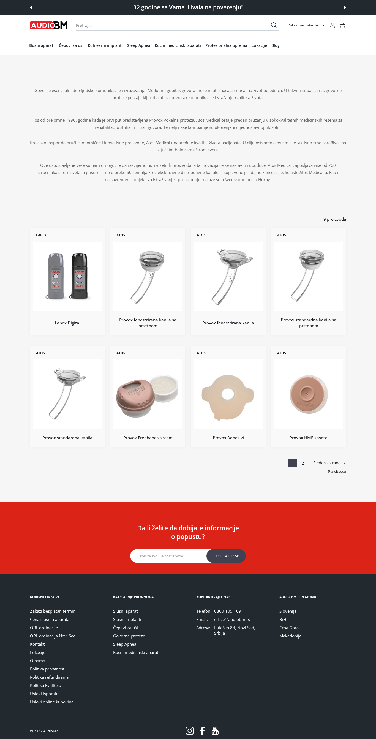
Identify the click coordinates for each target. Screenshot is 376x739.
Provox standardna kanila (67, 438)
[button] (31, 7)
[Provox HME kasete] (308, 394)
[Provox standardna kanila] (67, 394)
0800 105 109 (227, 611)
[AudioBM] (48, 25)
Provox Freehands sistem (148, 438)
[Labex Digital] (67, 276)
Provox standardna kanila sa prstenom (308, 322)
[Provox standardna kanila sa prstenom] (308, 276)
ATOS (120, 235)
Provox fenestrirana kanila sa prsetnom (147, 322)
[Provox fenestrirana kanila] (228, 276)
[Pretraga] (273, 25)
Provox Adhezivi (228, 438)
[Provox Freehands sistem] (147, 394)
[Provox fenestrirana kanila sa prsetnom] (147, 276)
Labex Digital (67, 323)
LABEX (41, 235)
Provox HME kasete (309, 438)
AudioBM (50, 731)
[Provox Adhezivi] (228, 394)
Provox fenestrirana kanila (228, 323)
